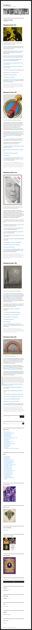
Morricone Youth (7, 86)
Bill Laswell (18, 329)
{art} (9, 162)
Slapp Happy (22, 410)
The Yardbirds (17, 257)
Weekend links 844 (7, 431)
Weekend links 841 (7, 442)
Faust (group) (16, 408)
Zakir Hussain (7, 155)
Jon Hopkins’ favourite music (9, 319)
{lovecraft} (4, 163)
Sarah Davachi (5, 257)
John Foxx (22, 255)
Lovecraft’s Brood (7, 444)
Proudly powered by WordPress (11, 627)
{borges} (14, 162)
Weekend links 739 (10, 263)
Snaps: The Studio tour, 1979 (8, 441)
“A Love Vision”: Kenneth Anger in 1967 (10, 437)
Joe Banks (19, 255)
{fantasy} (19, 162)
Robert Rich (21, 256)
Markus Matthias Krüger (20, 409)
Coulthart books (6, 457)
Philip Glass (4, 87)
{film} (21, 328)
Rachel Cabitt (9, 410)
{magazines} (5, 84)
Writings (5, 478)
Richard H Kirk (14, 410)
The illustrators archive (8, 468)
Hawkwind (13, 255)
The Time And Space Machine (11, 257)
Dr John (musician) (8, 408)
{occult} (6, 329)
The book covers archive (8, 463)
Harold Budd (9, 255)
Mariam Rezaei (13, 256)
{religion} (20, 163)
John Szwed (10, 409)
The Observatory (17, 367)
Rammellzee (17, 256)
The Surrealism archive (8, 476)
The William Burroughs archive (9, 477)
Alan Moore (14, 329)
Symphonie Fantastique (8, 434)
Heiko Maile (16, 255)
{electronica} (18, 328)
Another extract (17, 219)
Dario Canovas (15, 254)
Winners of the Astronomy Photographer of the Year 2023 (13, 396)
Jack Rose (22, 84)
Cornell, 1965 (6, 447)
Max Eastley (19, 85)
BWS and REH (6, 440)
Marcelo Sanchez (14, 85)
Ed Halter (12, 408)
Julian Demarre (5, 256)
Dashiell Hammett (14, 84)
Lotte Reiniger (10, 85)
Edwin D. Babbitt (5, 255)
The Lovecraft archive (7, 469)
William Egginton (13, 373)
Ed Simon (17, 143)
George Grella (22, 330)
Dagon (10, 84)
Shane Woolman (6, 367)
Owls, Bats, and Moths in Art (15, 314)
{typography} (10, 254)
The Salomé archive (7, 475)
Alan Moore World (21, 294)
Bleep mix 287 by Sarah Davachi (14, 244)
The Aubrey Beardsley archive (9, 462)
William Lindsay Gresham (15, 166)
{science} (7, 254)
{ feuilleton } (7, 5)
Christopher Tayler (14, 131)
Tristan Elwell (12, 242)
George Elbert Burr (17, 330)
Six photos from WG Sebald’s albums (17, 394)
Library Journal (13, 300)
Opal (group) (18, 331)
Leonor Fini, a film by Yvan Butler (9, 443)
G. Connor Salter (16, 128)
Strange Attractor (6, 216)
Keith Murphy (5, 239)
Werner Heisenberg (6, 411)
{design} (17, 162)
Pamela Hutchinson (16, 86)
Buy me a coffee (5, 606)
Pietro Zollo (8, 87)
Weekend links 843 (7, 435)
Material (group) (14, 331)
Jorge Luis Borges (5, 85)
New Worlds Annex (7, 458)
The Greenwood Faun (7, 436)
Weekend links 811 (9, 25)
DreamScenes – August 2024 (14, 308)
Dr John (22, 254)
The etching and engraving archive (10, 464)
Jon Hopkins (4, 331)
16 (9, 416)
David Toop (18, 254)
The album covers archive (8, 461)
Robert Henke (22, 331)
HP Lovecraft (18, 84)
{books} (12, 162)
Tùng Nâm (18, 231)
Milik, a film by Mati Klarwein (9, 433)
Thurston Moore (20, 224)
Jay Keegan (6, 409)
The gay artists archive (8, 467)
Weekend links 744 (10, 172)
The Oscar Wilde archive (8, 471)
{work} (11, 329)
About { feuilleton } (7, 456)
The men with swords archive (9, 470)
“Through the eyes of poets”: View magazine (11, 448)
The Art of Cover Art (7, 398)
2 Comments (12, 87)
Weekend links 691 (9, 337)
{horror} (22, 162)
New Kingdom (12, 86)
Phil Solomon (12, 74)
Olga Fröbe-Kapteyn (9, 166)
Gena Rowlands (7, 321)
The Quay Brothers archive (8, 474)
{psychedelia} (17, 163)
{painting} (13, 163)
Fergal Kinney (8, 360)
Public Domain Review (7, 59)
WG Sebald (10, 411)
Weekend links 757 (10, 92)
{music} (8, 84)
